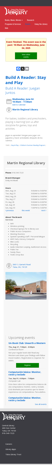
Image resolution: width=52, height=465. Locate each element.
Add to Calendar (19, 104)
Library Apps (10, 449)
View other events (26, 55)
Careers (8, 444)
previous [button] (10, 210)
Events (27, 24)
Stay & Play (15, 145)
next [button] (43, 210)
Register (27, 365)
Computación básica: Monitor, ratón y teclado (24, 373)
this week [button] (26, 210)
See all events (41, 404)
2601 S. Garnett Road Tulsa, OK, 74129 (22, 265)
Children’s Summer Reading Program (32, 145)
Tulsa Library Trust (13, 454)
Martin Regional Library (25, 109)
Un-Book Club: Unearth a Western (26, 343)
